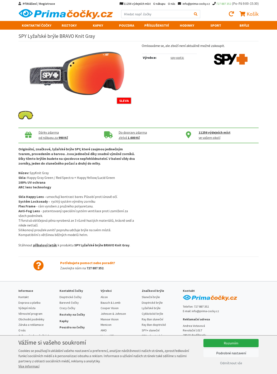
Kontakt (23, 297)
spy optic (177, 57)
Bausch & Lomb (111, 303)
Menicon (106, 325)
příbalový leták (45, 245)
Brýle (244, 25)
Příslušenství (156, 25)
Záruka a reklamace (31, 325)
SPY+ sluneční (150, 330)
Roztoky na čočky (72, 314)
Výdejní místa (26, 308)
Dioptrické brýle (152, 303)
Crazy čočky (67, 308)
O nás (171, 4)
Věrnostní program (30, 314)
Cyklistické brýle (152, 314)
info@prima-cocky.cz (205, 311)
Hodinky (187, 25)
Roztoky (69, 25)
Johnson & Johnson (113, 314)
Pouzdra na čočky (72, 327)
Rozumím (231, 343)
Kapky (98, 25)
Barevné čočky (69, 303)
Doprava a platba (29, 303)
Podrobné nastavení (231, 353)
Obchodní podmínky (31, 319)
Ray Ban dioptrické (154, 325)
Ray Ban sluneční (152, 319)
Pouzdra (126, 25)
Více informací (28, 366)
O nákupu (159, 4)
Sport (215, 25)
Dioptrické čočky (71, 297)
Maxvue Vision (110, 319)
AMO (104, 330)
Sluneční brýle (151, 297)
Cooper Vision (110, 308)
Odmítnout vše (231, 363)
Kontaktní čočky (36, 25)
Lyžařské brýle (151, 308)
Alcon (104, 297)
